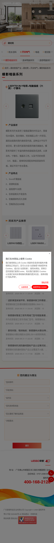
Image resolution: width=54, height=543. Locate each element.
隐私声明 (45, 282)
